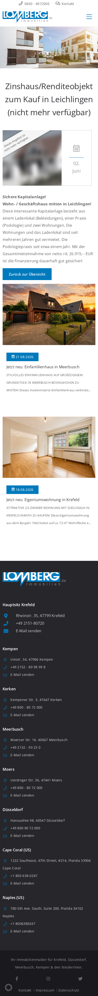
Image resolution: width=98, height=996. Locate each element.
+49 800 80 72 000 (25, 828)
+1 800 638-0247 (23, 875)
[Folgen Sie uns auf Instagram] (48, 979)
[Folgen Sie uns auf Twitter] (80, 979)
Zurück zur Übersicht (27, 274)
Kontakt (67, 3)
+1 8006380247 (22, 923)
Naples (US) (13, 897)
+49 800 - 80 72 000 (26, 707)
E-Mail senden (28, 630)
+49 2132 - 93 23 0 (25, 747)
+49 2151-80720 (30, 623)
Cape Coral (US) (17, 850)
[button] (8, 987)
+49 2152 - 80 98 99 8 (27, 667)
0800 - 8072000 (36, 3)
